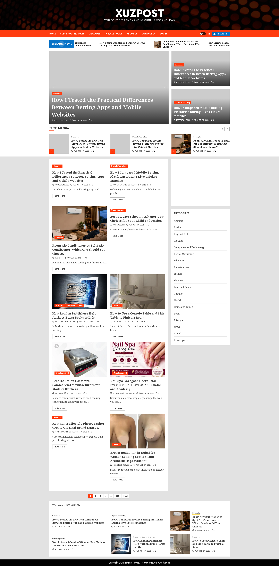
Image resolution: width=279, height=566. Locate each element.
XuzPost (139, 13)
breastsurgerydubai (122, 465)
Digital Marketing (182, 102)
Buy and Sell (181, 234)
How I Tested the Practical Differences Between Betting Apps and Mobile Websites (102, 107)
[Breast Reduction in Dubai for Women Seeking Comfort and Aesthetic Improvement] (137, 431)
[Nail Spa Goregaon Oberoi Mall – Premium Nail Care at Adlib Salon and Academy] (137, 359)
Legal (177, 313)
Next (125, 496)
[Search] (209, 34)
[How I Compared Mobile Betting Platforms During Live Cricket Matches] (59, 144)
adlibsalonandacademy (123, 393)
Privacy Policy (113, 33)
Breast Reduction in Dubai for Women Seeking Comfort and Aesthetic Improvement (132, 457)
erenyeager (118, 322)
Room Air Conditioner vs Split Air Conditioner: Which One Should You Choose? (150, 144)
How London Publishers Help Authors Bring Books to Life (74, 315)
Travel (177, 333)
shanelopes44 (61, 432)
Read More (60, 196)
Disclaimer (95, 33)
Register (223, 33)
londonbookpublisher (65, 322)
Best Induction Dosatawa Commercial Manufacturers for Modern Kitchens (76, 385)
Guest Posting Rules (72, 33)
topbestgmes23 (61, 120)
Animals (178, 220)
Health (116, 444)
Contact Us (149, 33)
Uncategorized (200, 137)
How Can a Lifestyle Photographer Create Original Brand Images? (78, 426)
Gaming (178, 293)
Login (163, 33)
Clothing (178, 240)
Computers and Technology (189, 247)
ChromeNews (149, 562)
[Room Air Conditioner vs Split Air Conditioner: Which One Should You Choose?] (120, 144)
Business (57, 93)
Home (52, 33)
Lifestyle (136, 137)
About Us (132, 33)
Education (71, 305)
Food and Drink (182, 287)
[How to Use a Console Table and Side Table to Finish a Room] (137, 291)
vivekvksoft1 (118, 225)
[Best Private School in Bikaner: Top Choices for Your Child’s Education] (181, 144)
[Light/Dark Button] (203, 33)
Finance (178, 280)
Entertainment (182, 267)
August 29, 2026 (79, 120)
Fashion (178, 274)
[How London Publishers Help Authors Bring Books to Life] (79, 291)
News (80, 305)
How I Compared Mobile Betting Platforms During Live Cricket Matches (198, 112)
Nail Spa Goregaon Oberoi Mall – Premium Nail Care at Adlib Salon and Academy (136, 385)
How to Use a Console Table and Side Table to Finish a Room (137, 315)
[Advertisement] (200, 182)
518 (117, 496)
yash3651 (59, 258)
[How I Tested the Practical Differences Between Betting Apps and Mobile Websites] (79, 166)
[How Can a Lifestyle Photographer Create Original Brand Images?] (79, 417)
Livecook (59, 393)
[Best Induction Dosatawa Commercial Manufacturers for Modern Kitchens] (79, 359)
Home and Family (183, 307)
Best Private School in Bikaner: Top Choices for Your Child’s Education (208, 144)
